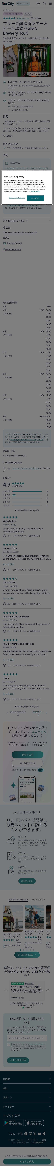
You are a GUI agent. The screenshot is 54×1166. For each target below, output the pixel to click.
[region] (27, 187)
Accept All (35, 198)
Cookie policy (35, 191)
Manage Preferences (17, 198)
